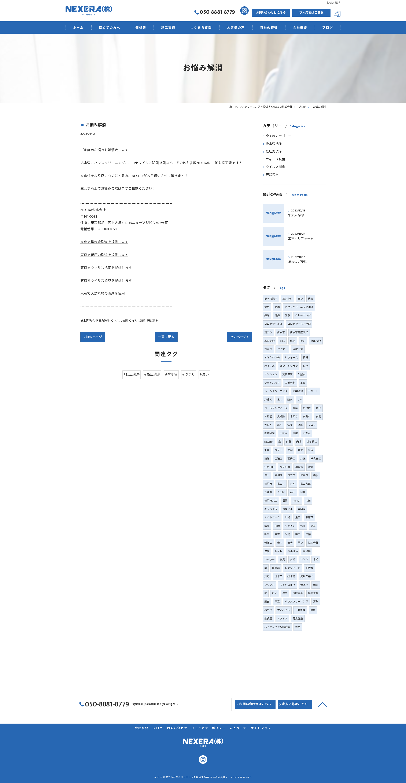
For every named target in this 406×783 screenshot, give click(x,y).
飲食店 (268, 618)
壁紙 (300, 425)
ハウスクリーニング (296, 601)
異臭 (282, 559)
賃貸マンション (289, 366)
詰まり (268, 332)
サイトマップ (261, 728)
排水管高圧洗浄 (299, 332)
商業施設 (298, 618)
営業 (295, 408)
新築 (266, 534)
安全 (289, 543)
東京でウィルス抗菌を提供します (106, 268)
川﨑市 (299, 467)
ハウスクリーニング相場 (299, 307)
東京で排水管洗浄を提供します (104, 242)
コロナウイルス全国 (299, 324)
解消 (292, 341)
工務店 (279, 459)
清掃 (277, 315)
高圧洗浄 (269, 341)
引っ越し (312, 442)
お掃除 (307, 408)
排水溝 (291, 576)
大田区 (281, 492)
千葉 (266, 450)
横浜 (315, 475)
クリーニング (303, 315)
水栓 (315, 559)
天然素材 (152, 320)
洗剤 (289, 450)
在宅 (292, 484)
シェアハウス (272, 383)
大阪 (308, 501)
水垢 (318, 416)
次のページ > (239, 337)
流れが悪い (306, 576)
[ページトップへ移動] (322, 704)
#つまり (188, 374)
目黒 (302, 492)
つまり (268, 349)
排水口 (279, 576)
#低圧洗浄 (131, 374)
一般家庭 (300, 610)
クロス (312, 425)
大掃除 (281, 416)
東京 (277, 601)
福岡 (284, 501)
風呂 (279, 425)
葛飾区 (291, 459)
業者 (310, 299)
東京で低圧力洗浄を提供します (104, 255)
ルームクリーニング (276, 391)
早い (300, 543)
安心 (279, 543)
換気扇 (276, 568)
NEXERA (268, 442)
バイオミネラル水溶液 (277, 627)
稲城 (266, 526)
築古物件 (287, 299)
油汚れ (309, 568)
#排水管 (171, 374)
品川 (292, 492)
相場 (277, 307)
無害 (297, 627)
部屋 (295, 433)
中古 (277, 534)
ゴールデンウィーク (276, 408)
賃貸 (305, 357)
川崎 (287, 517)
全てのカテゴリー (279, 136)
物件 (302, 526)
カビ (318, 408)
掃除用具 (298, 593)
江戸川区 (269, 467)
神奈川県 (285, 467)
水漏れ (307, 416)
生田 (297, 517)
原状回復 (269, 433)
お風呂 (268, 416)
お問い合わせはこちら (271, 12)
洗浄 (287, 315)
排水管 (281, 332)
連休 (289, 400)
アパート (313, 391)
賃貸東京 (287, 374)
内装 (298, 442)
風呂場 (307, 551)
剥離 (315, 585)
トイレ (279, 551)
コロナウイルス (273, 324)
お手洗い (292, 551)
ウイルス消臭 (137, 320)
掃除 (266, 315)
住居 (266, 551)
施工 (297, 534)
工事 (302, 383)
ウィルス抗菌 (119, 320)
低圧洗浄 (316, 341)
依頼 (277, 526)
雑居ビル (287, 509)
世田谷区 (305, 484)
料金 (305, 366)
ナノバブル (283, 610)
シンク (304, 559)
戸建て (268, 400)
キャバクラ (270, 509)
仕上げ (304, 585)
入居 (287, 534)
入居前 (302, 374)
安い (300, 299)
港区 (310, 467)
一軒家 (284, 433)
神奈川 (279, 450)
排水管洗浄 (87, 320)
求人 (279, 400)
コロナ (296, 501)
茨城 (266, 459)
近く (274, 593)
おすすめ (269, 366)
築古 (266, 601)
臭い (302, 341)
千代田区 (316, 459)
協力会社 (313, 543)
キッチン (290, 526)
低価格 (268, 543)
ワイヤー (282, 349)
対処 (266, 576)
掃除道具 (313, 593)
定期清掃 (298, 391)
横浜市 (268, 484)
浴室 (289, 425)
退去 (313, 526)
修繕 (307, 534)
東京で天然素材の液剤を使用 (102, 293)
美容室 (302, 509)
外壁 (288, 442)
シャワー (269, 559)
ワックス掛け (287, 585)
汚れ (315, 601)
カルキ (268, 425)
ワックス (269, 585)
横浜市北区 (270, 501)
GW (300, 400)
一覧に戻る (166, 337)
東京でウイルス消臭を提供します (106, 281)
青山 (266, 475)
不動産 (307, 433)
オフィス (282, 618)
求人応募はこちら (311, 12)
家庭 (282, 341)
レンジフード (292, 568)
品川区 (279, 475)
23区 (303, 459)
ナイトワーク (272, 517)
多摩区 (309, 517)
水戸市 (304, 475)
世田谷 (281, 484)
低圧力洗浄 (103, 320)
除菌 (312, 610)
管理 (310, 450)
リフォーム (291, 357)
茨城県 (268, 492)
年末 (284, 593)
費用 (266, 307)
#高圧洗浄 (152, 374)
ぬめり (268, 610)
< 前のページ (93, 337)
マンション (270, 374)
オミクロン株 (272, 357)
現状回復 (298, 349)
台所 (292, 559)
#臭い (204, 374)
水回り (294, 416)
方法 (300, 450)
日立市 (291, 475)
